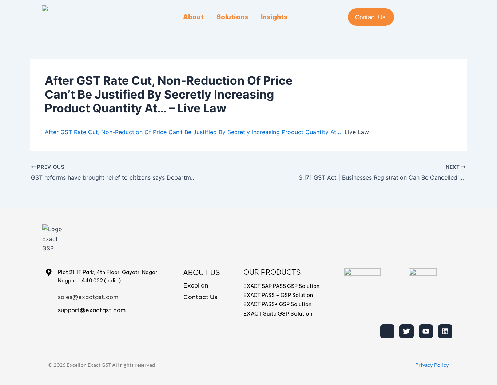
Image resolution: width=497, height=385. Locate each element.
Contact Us (200, 297)
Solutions (232, 17)
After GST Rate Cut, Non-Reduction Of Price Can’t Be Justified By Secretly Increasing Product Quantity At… (193, 132)
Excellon (195, 285)
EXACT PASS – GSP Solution (278, 295)
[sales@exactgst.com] (48, 296)
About (193, 17)
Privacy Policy (432, 365)
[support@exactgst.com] (48, 309)
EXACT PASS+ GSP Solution (277, 304)
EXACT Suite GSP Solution (278, 313)
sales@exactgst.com (88, 297)
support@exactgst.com (92, 310)
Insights (274, 17)
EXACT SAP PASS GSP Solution (281, 286)
